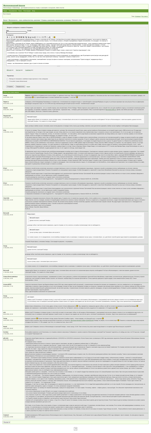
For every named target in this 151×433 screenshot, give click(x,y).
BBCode (9, 70)
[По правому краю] (19, 37)
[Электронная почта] (28, 37)
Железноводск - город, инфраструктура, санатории (24, 20)
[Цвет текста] (49, 37)
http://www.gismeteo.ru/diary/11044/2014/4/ (82, 320)
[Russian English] (6, 422)
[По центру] (17, 37)
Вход (33, 10)
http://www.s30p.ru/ (111, 109)
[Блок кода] (45, 37)
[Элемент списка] (40, 37)
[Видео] (33, 37)
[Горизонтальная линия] (47, 37)
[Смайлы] (54, 37)
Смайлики (28, 70)
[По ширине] (21, 37)
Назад (28, 86)
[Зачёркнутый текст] (14, 37)
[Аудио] (35, 37)
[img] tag (18, 70)
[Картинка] (31, 37)
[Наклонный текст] (10, 37)
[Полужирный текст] (7, 37)
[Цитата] (43, 37)
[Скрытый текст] (52, 37)
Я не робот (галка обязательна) (18, 81)
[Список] (38, 37)
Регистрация (27, 10)
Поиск (20, 10)
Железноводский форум (14, 6)
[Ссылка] (26, 37)
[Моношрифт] (23, 37)
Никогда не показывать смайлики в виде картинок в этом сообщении (28, 78)
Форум (5, 10)
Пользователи (13, 10)
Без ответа (145, 16)
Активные (138, 16)
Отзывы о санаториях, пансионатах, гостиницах (56, 20)
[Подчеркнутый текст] (12, 37)
